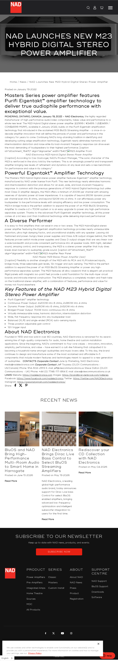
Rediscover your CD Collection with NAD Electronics (94, 456)
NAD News (76, 582)
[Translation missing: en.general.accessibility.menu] (110, 7)
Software (97, 597)
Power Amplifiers (35, 577)
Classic (52, 577)
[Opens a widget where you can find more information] (107, 656)
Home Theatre (34, 593)
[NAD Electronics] (16, 7)
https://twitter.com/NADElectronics (93, 378)
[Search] (88, 8)
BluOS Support (100, 586)
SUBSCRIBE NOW (59, 551)
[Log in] (94, 8)
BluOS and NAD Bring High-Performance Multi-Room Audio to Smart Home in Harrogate (22, 460)
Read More (11, 481)
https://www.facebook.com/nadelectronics (40, 378)
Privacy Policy (34, 653)
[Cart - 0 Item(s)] (102, 8)
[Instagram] (71, 634)
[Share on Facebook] (15, 386)
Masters (53, 582)
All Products (33, 609)
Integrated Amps (35, 588)
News (23, 82)
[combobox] (7, 658)
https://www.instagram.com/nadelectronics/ (41, 382)
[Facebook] (45, 634)
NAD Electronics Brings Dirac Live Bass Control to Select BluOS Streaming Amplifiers (58, 460)
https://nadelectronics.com (37, 375)
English (5, 658)
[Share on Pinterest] (26, 386)
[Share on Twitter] (20, 386)
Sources (31, 599)
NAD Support (99, 581)
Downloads (98, 592)
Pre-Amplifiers (34, 582)
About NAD (76, 577)
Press (73, 588)
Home (13, 82)
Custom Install (56, 588)
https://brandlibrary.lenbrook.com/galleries (85, 375)
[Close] (98, 644)
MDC (29, 604)
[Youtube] (62, 634)
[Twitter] (53, 634)
